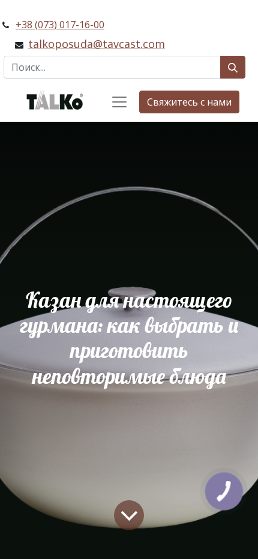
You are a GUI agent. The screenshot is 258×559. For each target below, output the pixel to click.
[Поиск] (232, 67)
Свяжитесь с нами (189, 102)
